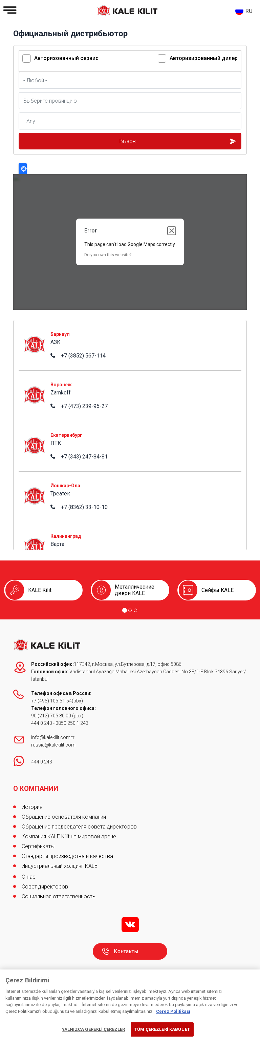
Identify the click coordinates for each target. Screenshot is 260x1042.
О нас (29, 877)
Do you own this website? (107, 254)
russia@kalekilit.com (53, 745)
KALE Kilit (39, 590)
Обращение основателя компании (64, 817)
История (32, 807)
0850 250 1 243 (72, 723)
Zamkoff (29, 379)
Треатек (28, 480)
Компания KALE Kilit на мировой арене (69, 836)
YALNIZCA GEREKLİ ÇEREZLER (93, 1029)
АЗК (24, 328)
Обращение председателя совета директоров (79, 826)
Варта (25, 530)
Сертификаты (38, 846)
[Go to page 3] (135, 610)
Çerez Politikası (173, 1011)
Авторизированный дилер (204, 58)
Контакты (126, 951)
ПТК (24, 429)
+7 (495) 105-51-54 (51, 700)
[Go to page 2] (130, 610)
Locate (23, 168)
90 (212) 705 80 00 (51, 715)
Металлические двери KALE (134, 590)
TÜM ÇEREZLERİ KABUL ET (162, 1029)
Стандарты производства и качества (67, 856)
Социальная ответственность (58, 896)
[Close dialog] (172, 231)
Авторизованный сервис (66, 58)
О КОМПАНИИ (35, 788)
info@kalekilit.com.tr (52, 737)
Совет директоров (45, 886)
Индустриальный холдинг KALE (60, 866)
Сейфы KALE (217, 590)
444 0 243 (41, 723)
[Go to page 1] (124, 610)
